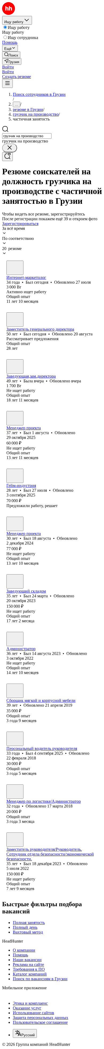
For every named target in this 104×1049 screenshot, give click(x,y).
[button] (8, 67)
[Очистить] (9, 148)
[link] (11, 54)
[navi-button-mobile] (7, 83)
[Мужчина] (14, 268)
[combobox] (26, 136)
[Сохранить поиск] (7, 156)
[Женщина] (14, 366)
